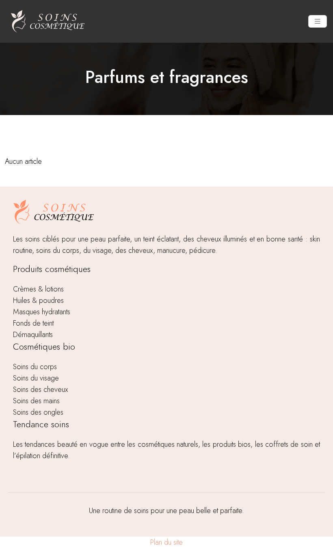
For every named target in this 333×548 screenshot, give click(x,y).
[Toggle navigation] (317, 21)
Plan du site (166, 542)
